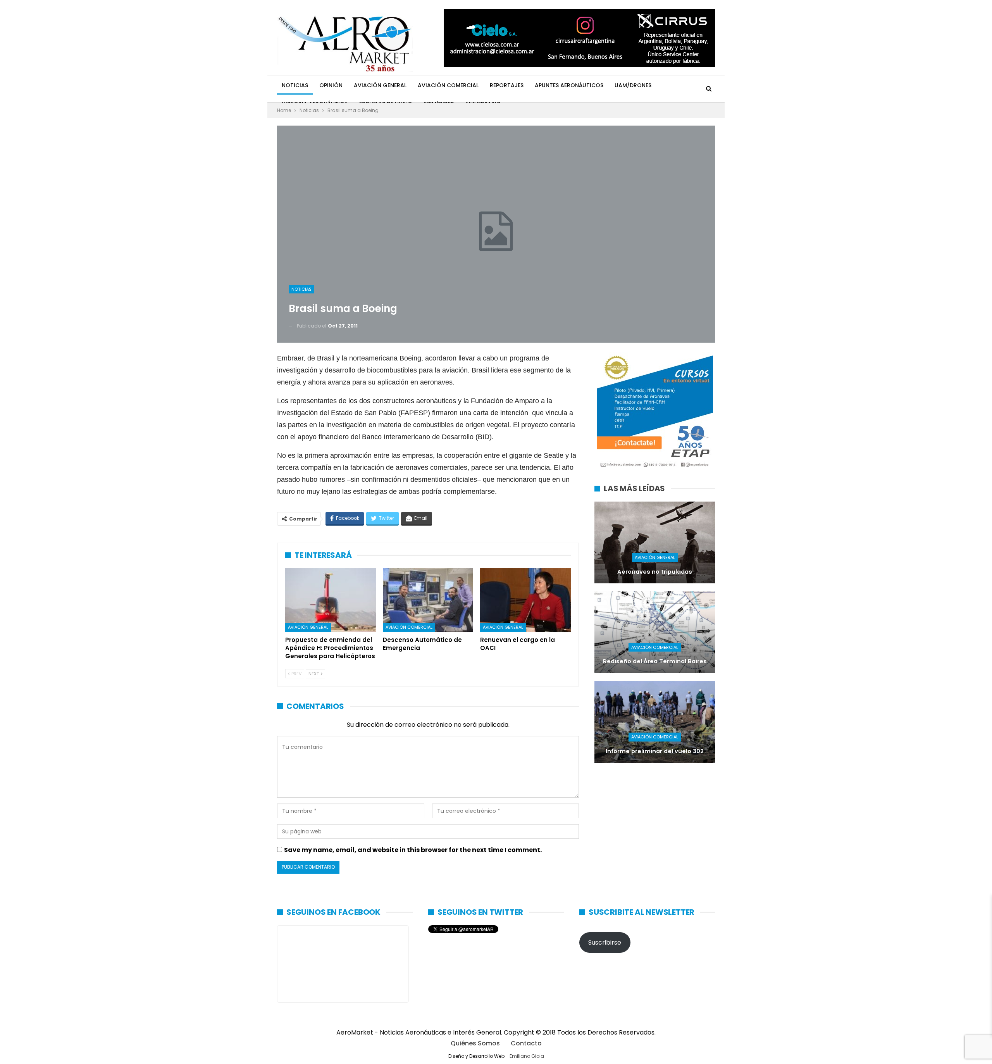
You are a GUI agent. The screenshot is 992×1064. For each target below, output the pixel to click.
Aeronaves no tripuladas (654, 572)
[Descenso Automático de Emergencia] (428, 600)
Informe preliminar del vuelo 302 (655, 751)
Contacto (526, 1043)
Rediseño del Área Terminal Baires (655, 661)
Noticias (295, 85)
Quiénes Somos (475, 1043)
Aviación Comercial (448, 85)
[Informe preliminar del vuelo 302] (655, 722)
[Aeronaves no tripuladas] (655, 542)
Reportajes (507, 85)
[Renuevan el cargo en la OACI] (525, 600)
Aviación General (380, 85)
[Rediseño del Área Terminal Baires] (655, 632)
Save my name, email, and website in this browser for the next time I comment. (413, 849)
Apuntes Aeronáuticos (569, 85)
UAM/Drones (633, 85)
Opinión (331, 85)
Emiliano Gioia (527, 1056)
